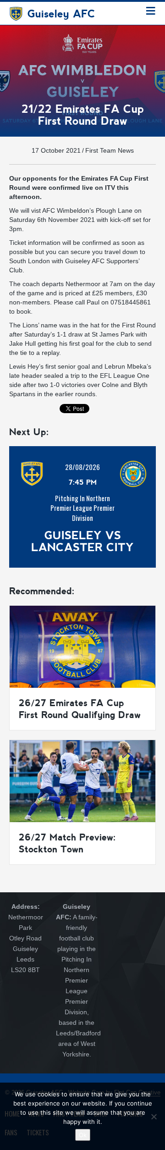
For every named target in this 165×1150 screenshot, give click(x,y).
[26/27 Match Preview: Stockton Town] (82, 780)
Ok (83, 1135)
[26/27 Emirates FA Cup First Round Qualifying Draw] (82, 646)
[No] (153, 1116)
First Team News (109, 150)
